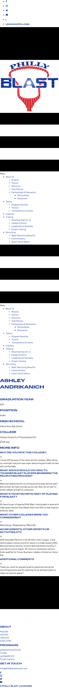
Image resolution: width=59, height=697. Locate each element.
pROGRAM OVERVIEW (10, 650)
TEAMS (3, 653)
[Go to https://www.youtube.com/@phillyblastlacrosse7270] (32, 15)
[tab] (29, 455)
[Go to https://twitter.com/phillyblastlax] (32, 10)
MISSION (4, 631)
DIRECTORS (5, 640)
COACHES (4, 637)
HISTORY (4, 634)
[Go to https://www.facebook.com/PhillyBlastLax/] (32, 1)
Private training (7, 659)
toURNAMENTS (7, 656)
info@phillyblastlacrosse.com (13, 668)
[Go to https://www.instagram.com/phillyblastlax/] (32, 6)
